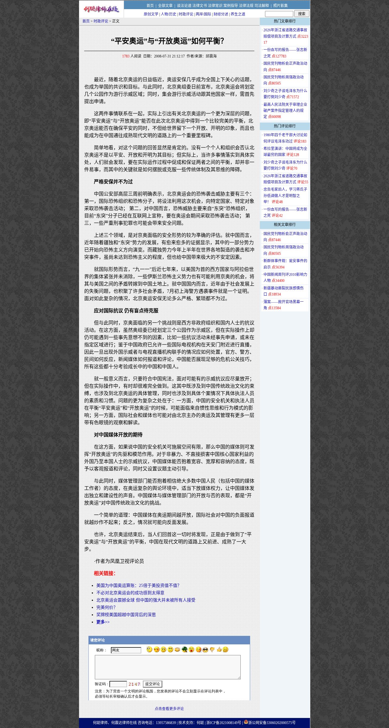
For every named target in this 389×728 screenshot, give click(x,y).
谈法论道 (184, 6)
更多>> (103, 622)
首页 (150, 6)
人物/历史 (168, 14)
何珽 (200, 723)
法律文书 (199, 6)
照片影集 (280, 6)
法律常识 (215, 6)
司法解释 (261, 6)
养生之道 (238, 14)
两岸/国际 (203, 14)
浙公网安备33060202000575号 (272, 723)
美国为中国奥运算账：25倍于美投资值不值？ (138, 585)
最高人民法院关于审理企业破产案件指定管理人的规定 (285, 110)
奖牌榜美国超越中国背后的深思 (126, 614)
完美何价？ (107, 607)
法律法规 (246, 6)
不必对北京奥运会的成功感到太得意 (130, 593)
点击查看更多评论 (169, 709)
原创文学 (151, 14)
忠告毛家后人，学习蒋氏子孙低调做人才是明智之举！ (285, 195)
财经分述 (221, 14)
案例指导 (230, 6)
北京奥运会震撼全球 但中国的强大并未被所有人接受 (145, 600)
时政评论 (186, 14)
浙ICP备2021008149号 (223, 723)
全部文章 (165, 6)
